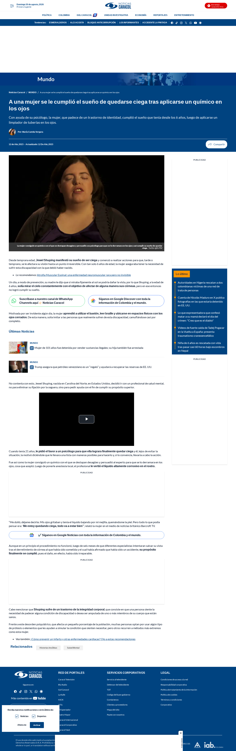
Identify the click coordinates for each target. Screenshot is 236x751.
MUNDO (32, 92)
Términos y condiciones (171, 699)
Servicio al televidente (116, 679)
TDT (109, 689)
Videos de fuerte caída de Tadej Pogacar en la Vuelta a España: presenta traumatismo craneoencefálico (201, 331)
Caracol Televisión (66, 679)
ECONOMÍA (141, 15)
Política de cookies (169, 694)
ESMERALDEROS (58, 22)
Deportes (41, 716)
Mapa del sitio (113, 709)
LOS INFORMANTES (129, 22)
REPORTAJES (160, 15)
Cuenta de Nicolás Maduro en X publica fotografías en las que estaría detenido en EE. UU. (201, 301)
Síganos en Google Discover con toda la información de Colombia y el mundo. (124, 300)
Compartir (216, 144)
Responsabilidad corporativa (174, 684)
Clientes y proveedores (117, 704)
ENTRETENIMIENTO (184, 15)
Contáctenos (113, 699)
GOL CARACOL (84, 15)
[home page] (118, 5)
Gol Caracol (63, 689)
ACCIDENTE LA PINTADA (154, 22)
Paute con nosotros (115, 714)
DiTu (60, 704)
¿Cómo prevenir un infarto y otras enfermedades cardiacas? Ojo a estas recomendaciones (83, 639)
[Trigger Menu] (12, 5)
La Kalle (61, 694)
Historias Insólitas (48, 647)
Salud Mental (73, 647)
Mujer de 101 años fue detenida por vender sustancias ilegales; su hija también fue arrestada (89, 347)
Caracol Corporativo (67, 724)
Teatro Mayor (64, 714)
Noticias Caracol (17, 92)
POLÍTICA (47, 15)
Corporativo (166, 704)
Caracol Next (64, 729)
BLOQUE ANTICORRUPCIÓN (101, 22)
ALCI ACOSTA (77, 22)
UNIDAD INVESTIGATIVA (116, 15)
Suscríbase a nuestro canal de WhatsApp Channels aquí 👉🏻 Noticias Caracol (46, 300)
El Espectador (64, 709)
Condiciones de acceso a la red (174, 679)
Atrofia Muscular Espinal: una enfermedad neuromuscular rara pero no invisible (84, 274)
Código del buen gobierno (118, 694)
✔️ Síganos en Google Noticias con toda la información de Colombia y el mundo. (89, 535)
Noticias (24, 716)
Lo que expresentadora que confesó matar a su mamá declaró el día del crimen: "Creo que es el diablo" (199, 316)
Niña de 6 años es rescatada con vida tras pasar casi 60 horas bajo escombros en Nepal (201, 346)
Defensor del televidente (118, 684)
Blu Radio (62, 684)
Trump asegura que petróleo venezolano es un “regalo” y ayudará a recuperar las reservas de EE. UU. (93, 366)
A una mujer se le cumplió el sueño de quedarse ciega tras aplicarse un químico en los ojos (79, 92)
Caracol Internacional (68, 719)
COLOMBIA (64, 15)
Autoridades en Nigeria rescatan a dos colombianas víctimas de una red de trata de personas (200, 286)
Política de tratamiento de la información (179, 689)
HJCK (60, 699)
